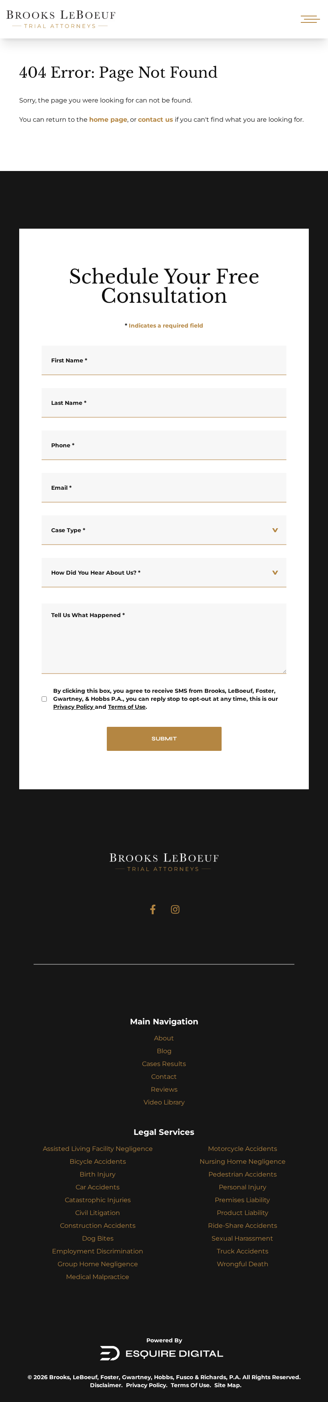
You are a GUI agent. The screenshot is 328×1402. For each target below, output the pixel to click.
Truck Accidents (242, 1251)
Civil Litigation (97, 1213)
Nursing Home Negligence (243, 1161)
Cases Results (164, 1064)
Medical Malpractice (97, 1277)
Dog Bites (98, 1238)
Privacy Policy (73, 706)
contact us (155, 119)
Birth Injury (98, 1174)
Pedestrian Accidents (242, 1174)
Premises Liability (242, 1200)
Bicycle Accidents (98, 1161)
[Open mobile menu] (309, 19)
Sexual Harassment (242, 1238)
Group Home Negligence (98, 1264)
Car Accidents (98, 1187)
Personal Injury (242, 1187)
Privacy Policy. (147, 1385)
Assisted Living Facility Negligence (98, 1149)
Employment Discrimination (97, 1251)
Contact (164, 1076)
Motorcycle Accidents (242, 1149)
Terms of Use (127, 706)
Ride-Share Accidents (242, 1225)
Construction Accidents (98, 1225)
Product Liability (242, 1213)
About (164, 1038)
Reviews (164, 1089)
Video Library (164, 1102)
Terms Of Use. (191, 1385)
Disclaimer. (106, 1385)
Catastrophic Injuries (98, 1200)
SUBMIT (164, 738)
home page (108, 119)
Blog (164, 1051)
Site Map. (228, 1385)
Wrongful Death (242, 1264)
